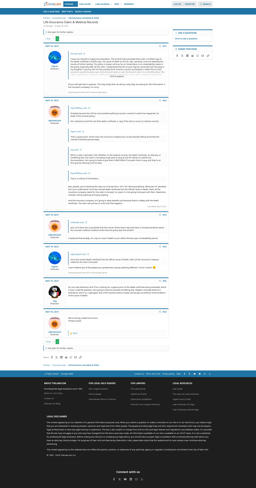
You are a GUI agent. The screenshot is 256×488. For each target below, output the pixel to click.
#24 (165, 246)
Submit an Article (138, 394)
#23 (165, 214)
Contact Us (49, 398)
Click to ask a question (186, 38)
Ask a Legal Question (98, 388)
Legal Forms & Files (182, 399)
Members (129, 4)
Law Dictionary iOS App (183, 404)
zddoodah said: (77, 222)
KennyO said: (76, 53)
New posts (67, 11)
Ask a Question (51, 11)
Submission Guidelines (141, 399)
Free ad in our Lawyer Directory (145, 404)
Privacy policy (168, 373)
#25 (165, 280)
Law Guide (85, 4)
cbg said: (75, 149)
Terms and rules (153, 373)
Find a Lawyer (95, 394)
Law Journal (102, 4)
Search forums (83, 11)
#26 (165, 311)
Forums (69, 4)
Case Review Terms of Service (102, 399)
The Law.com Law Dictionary (186, 394)
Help (178, 373)
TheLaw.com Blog (52, 403)
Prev (49, 38)
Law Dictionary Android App (186, 409)
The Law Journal (138, 388)
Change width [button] (67, 373)
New (116, 4)
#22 (165, 100)
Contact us (139, 373)
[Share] (160, 46)
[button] (76, 4)
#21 (165, 46)
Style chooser (52, 373)
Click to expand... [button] (117, 76)
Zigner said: (76, 131)
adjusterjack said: (78, 254)
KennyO (49, 26)
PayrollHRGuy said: (79, 108)
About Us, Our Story (53, 393)
